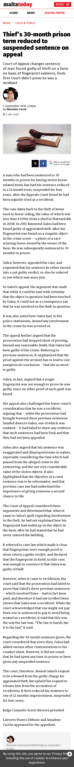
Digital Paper (55, 13)
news (31, 13)
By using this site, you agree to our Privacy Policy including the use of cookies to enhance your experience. (37, 758)
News (6, 23)
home (13, 13)
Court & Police (25, 23)
